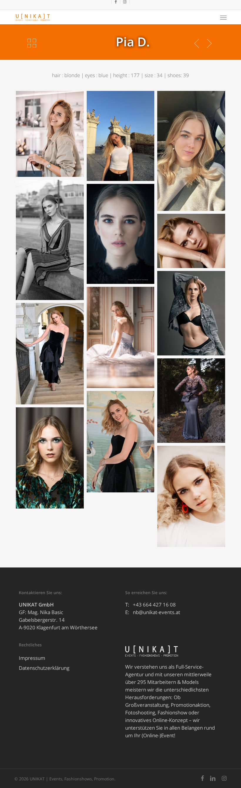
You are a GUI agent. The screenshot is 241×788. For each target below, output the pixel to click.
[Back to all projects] (31, 43)
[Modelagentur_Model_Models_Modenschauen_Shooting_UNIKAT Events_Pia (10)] (120, 441)
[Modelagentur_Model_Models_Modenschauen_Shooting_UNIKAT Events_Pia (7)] (120, 337)
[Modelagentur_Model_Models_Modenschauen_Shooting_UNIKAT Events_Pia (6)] (49, 353)
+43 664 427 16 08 (154, 604)
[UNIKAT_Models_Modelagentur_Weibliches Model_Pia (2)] (191, 151)
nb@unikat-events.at (156, 612)
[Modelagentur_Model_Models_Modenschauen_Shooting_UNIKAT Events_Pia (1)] (49, 458)
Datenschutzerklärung (44, 668)
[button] (223, 17)
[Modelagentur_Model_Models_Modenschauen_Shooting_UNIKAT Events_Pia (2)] (191, 496)
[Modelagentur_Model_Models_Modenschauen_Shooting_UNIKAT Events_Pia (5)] (49, 240)
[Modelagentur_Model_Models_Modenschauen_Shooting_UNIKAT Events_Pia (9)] (191, 400)
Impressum (32, 658)
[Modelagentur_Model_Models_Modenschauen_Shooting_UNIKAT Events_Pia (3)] (120, 234)
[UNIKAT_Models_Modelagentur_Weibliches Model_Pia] (49, 134)
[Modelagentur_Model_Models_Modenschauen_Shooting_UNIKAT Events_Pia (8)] (191, 313)
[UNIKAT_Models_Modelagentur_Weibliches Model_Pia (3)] (120, 136)
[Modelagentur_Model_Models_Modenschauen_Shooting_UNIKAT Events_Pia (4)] (191, 241)
